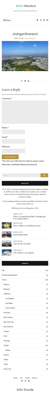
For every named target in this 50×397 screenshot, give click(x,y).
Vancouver (7, 369)
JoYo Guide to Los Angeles (23, 253)
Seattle (6, 345)
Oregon (6, 331)
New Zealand (8, 327)
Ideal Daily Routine (20, 235)
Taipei (6, 359)
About (34, 378)
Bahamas (7, 289)
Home (15, 378)
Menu (7, 20)
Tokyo (6, 364)
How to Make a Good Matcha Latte (27, 226)
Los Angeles (9, 298)
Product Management (9, 275)
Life (3, 270)
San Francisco (10, 308)
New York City (9, 322)
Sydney (6, 355)
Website (6, 146)
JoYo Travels (25, 390)
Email (5, 137)
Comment (7, 98)
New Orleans (8, 317)
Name (5, 127)
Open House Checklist (22, 244)
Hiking (7, 350)
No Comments (30, 38)
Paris (5, 336)
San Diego (9, 303)
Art (21, 378)
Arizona (6, 284)
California (7, 294)
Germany (7, 313)
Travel (4, 280)
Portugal (7, 341)
